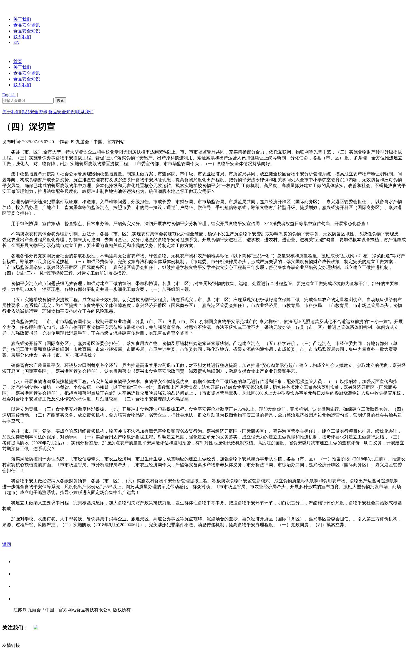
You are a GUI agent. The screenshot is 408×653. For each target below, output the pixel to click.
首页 (17, 61)
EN (16, 42)
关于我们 (22, 19)
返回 (6, 544)
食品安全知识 (26, 31)
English (9, 94)
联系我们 (22, 36)
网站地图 (24, 615)
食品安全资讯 (26, 25)
